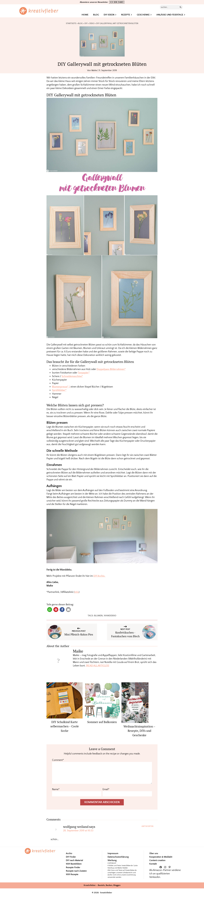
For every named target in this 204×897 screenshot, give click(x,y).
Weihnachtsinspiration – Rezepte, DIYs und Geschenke (139, 730)
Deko (91, 23)
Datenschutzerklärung (118, 857)
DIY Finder (71, 857)
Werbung (112, 860)
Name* (56, 789)
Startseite (71, 23)
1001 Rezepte (72, 874)
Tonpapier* (84, 372)
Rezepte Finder (73, 867)
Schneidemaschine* (72, 376)
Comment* (58, 760)
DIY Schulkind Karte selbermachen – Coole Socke (64, 726)
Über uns (153, 853)
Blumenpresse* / (61, 386)
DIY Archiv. (99, 576)
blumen (98, 615)
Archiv (69, 853)
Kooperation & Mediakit (160, 857)
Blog (80, 23)
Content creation (157, 860)
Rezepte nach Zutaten (76, 871)
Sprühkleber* (59, 390)
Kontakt (153, 864)
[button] (49, 609)
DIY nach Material (74, 860)
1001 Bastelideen (74, 864)
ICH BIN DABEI (117, 2)
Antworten (147, 826)
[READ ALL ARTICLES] (97, 665)
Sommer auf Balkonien (102, 722)
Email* (106, 789)
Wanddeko (110, 615)
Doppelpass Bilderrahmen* (111, 369)
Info (76, 592)
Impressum (113, 853)
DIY (86, 23)
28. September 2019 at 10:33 (78, 830)
